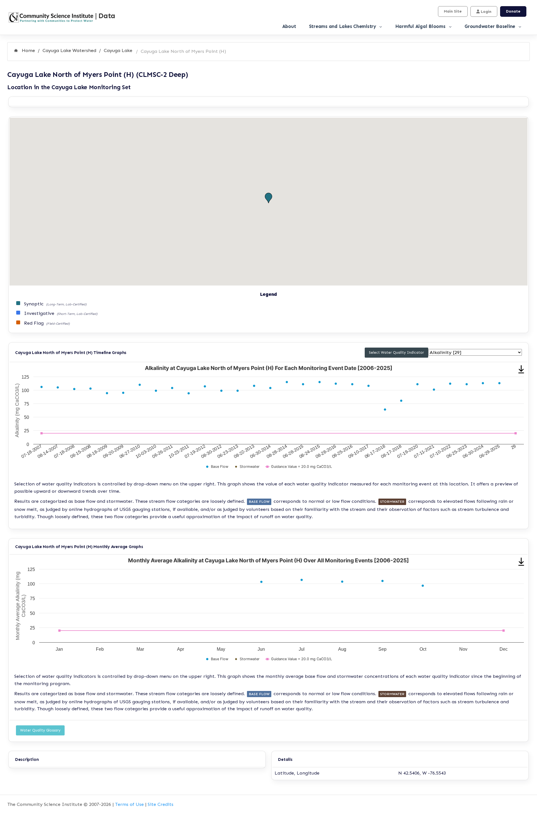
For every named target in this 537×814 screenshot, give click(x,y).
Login (485, 11)
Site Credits (160, 804)
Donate (513, 11)
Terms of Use (129, 804)
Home (27, 50)
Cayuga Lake (118, 50)
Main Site (453, 11)
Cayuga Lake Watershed (69, 50)
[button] (268, 198)
